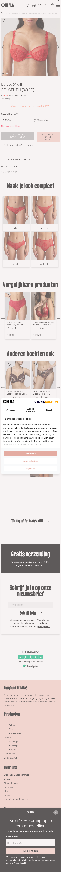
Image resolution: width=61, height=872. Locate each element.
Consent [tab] (10, 410)
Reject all (30, 468)
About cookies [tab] (30, 410)
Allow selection (30, 461)
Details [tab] (50, 410)
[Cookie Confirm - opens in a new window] (46, 401)
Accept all (31, 453)
